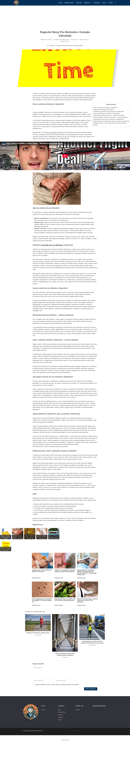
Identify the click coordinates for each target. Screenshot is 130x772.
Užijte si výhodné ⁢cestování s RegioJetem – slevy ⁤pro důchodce (110, 117)
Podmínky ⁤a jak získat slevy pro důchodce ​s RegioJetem (108, 111)
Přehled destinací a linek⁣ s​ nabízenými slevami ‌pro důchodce (109, 123)
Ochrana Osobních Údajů (73, 730)
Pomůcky (50, 39)
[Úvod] (48, 45)
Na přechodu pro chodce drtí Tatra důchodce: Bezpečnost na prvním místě (92, 642)
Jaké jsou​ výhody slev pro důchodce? (103, 109)
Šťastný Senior (65, 41)
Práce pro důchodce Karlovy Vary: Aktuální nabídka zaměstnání (65, 654)
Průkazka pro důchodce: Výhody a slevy (38, 632)
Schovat (113, 104)
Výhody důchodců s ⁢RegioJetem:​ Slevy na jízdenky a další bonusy (111, 121)
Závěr (95, 125)
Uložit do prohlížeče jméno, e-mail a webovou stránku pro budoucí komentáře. (57, 684)
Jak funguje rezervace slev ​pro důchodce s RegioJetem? (108, 119)
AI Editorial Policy (65, 740)
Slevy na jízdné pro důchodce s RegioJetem (105, 107)
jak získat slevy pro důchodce (52, 245)
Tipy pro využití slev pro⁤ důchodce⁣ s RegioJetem (106, 113)
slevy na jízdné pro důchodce (54, 132)
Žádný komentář (83, 39)
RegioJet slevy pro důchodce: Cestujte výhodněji (70, 45)
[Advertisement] (65, 16)
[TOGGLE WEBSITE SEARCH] (115, 3)
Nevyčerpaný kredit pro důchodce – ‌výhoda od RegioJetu (108, 115)
